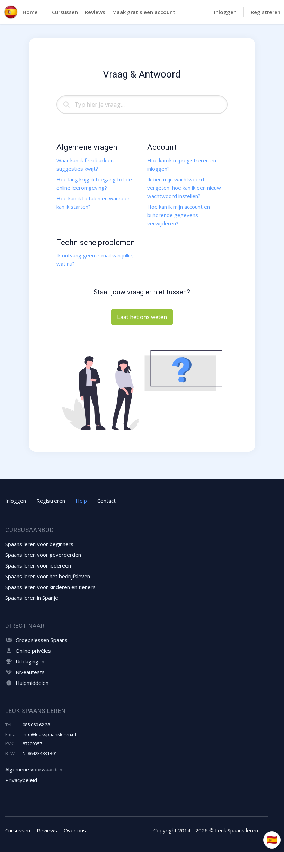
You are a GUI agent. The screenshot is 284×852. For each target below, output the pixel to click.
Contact (106, 500)
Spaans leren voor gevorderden (43, 554)
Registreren (266, 12)
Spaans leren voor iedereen (38, 565)
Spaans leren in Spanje (31, 597)
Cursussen (65, 12)
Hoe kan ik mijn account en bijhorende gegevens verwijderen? (178, 215)
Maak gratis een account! (144, 12)
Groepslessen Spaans (42, 639)
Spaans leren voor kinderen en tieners (50, 586)
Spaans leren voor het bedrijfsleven (47, 576)
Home (30, 12)
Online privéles (33, 650)
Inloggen (225, 12)
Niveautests (30, 672)
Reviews (95, 12)
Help (81, 500)
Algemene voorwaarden (33, 769)
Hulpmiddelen (32, 682)
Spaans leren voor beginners (39, 544)
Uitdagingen (30, 661)
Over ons (75, 830)
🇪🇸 (271, 839)
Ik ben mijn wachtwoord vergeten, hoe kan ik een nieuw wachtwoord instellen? (184, 187)
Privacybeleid (21, 780)
